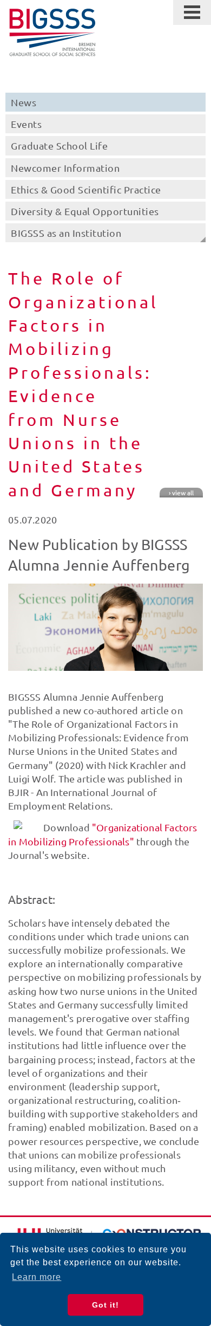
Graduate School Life (59, 145)
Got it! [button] (105, 1305)
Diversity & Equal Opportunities (85, 211)
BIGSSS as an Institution (66, 232)
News (23, 102)
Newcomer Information (65, 167)
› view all (181, 492)
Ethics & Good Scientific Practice (86, 189)
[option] (105, 627)
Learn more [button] (36, 1277)
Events (26, 124)
